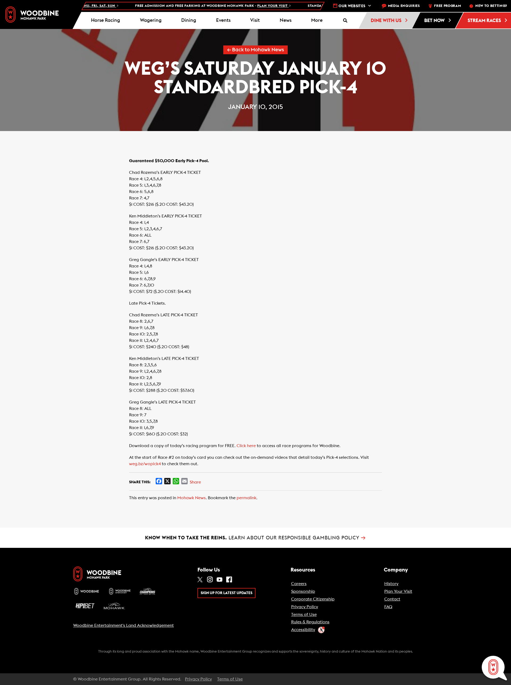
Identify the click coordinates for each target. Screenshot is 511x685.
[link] (32, 14)
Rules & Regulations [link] (310, 622)
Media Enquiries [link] (404, 6)
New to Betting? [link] (491, 6)
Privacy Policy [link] (304, 607)
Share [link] (195, 482)
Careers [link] (299, 584)
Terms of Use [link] (304, 614)
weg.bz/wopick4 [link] (145, 464)
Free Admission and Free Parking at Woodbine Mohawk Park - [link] (198, 6)
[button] (317, 20)
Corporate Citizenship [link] (313, 599)
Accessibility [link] (303, 630)
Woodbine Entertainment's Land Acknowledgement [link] (123, 625)
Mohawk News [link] (191, 498)
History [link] (391, 584)
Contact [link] (392, 599)
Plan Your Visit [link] (398, 591)
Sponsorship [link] (303, 591)
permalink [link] (246, 498)
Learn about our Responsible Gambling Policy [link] (255, 537)
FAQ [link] (388, 607)
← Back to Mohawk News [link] (255, 49)
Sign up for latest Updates (226, 593)
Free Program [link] (447, 6)
